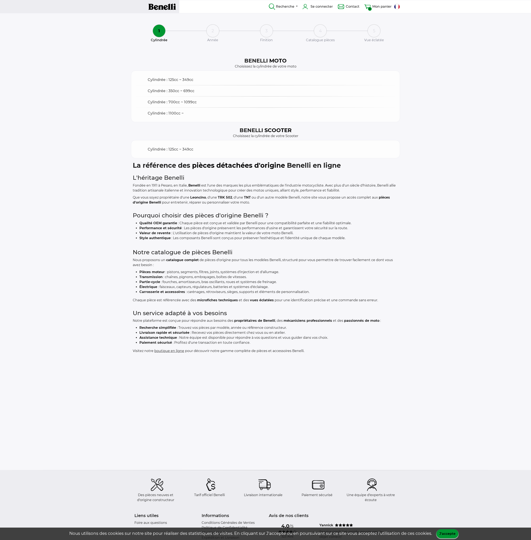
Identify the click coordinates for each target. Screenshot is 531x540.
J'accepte (447, 534)
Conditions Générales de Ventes (228, 523)
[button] (265, 79)
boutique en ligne (169, 351)
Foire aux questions (150, 523)
